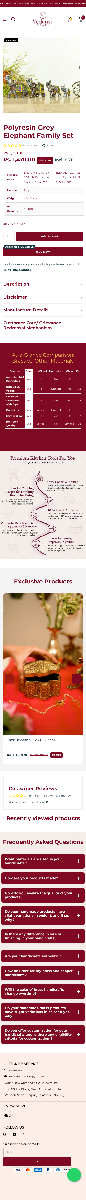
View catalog (5, 19)
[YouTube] (14, 1134)
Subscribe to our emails (21, 1144)
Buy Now (27, 250)
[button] (12, 145)
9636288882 (16, 1070)
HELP (8, 1115)
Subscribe (37, 1161)
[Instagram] (4, 1134)
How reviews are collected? (28, 802)
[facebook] (23, 1134)
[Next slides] (76, 679)
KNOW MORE (14, 1106)
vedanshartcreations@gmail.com (27, 1076)
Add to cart (49, 236)
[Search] (13, 19)
